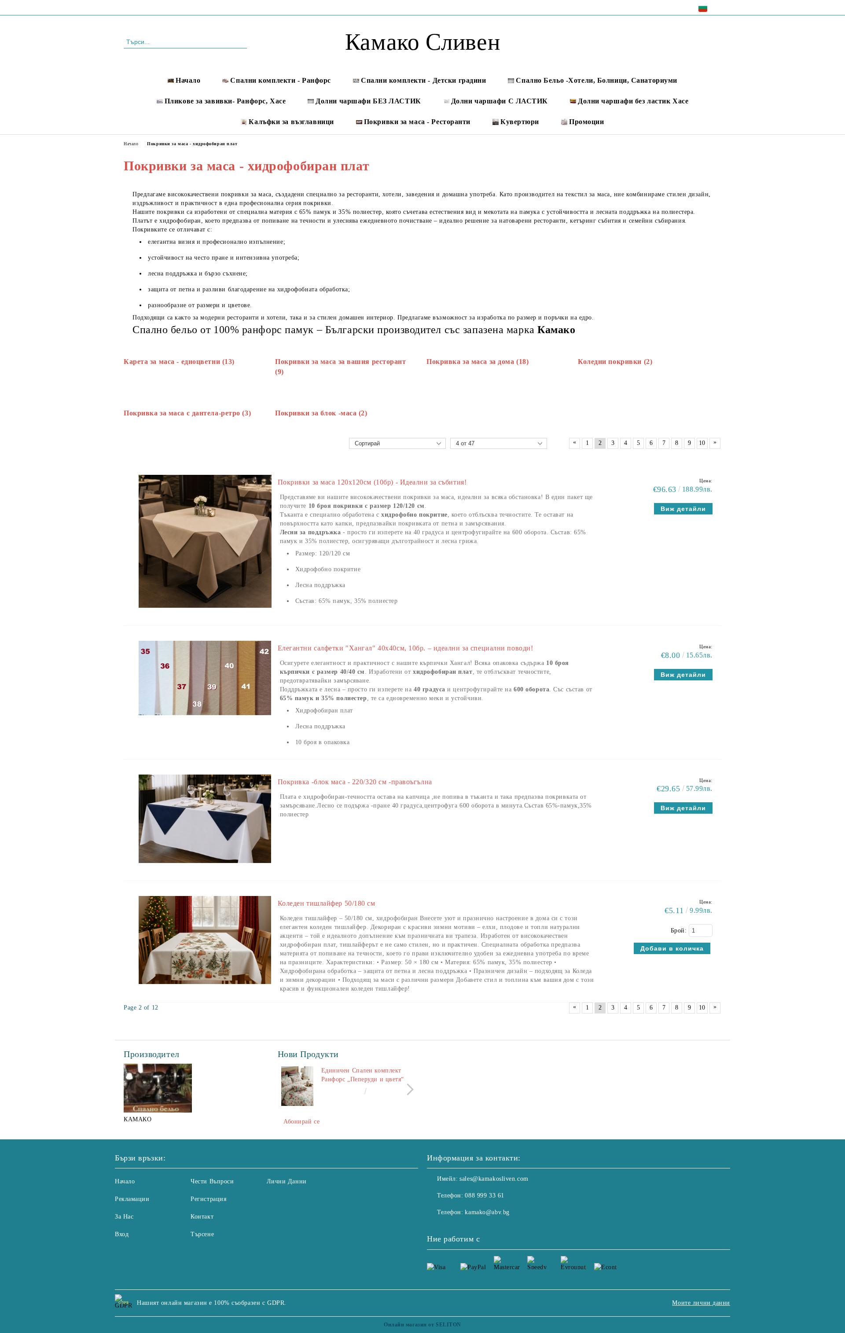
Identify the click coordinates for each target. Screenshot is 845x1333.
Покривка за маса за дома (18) (477, 361)
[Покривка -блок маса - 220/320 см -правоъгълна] (204, 867)
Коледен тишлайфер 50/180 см (326, 903)
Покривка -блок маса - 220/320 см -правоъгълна (355, 782)
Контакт (202, 1216)
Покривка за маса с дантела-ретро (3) (187, 413)
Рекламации (132, 1199)
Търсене (202, 1234)
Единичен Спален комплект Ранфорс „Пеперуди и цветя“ (362, 1075)
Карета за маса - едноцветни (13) (179, 361)
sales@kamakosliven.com (493, 1178)
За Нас (124, 1216)
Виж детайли (683, 508)
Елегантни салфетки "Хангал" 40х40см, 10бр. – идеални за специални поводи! (405, 648)
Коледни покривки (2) (615, 361)
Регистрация (208, 1199)
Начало (188, 80)
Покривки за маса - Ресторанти (417, 121)
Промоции (586, 121)
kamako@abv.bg (487, 1212)
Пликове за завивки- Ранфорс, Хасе (225, 101)
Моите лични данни (701, 1303)
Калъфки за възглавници (291, 121)
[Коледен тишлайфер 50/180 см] (204, 988)
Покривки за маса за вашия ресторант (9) (340, 366)
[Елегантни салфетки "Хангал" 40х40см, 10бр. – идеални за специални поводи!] (204, 719)
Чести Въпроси (212, 1181)
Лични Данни (287, 1181)
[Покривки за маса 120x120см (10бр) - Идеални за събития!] (205, 612)
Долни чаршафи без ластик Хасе (633, 101)
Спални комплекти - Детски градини (423, 80)
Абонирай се (301, 1121)
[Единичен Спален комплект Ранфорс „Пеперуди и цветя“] (297, 1086)
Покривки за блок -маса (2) (321, 413)
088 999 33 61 (199, 7)
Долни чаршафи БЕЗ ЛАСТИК (368, 101)
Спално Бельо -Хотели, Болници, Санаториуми (596, 80)
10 (702, 443)
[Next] (408, 1089)
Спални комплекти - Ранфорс (280, 80)
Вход (122, 1234)
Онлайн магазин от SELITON (422, 1325)
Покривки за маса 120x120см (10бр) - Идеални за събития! (372, 482)
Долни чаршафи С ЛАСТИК (499, 101)
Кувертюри (519, 121)
